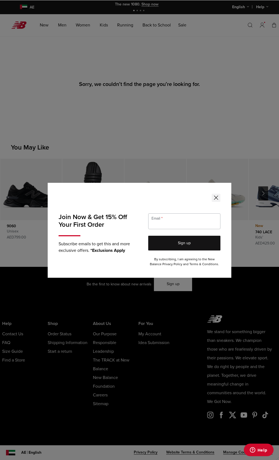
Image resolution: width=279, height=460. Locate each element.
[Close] (216, 198)
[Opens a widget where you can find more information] (259, 450)
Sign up (184, 243)
